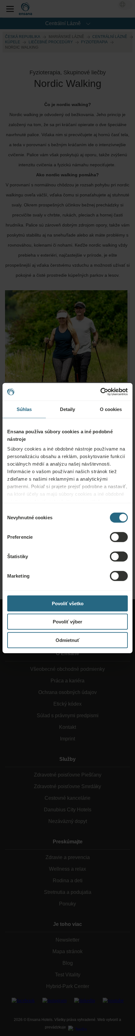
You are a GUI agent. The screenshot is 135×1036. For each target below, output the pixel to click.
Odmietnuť (67, 640)
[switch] (119, 537)
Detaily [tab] (67, 409)
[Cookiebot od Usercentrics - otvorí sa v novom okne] (100, 392)
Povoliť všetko (68, 603)
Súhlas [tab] (24, 409)
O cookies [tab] (111, 409)
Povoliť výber (67, 621)
